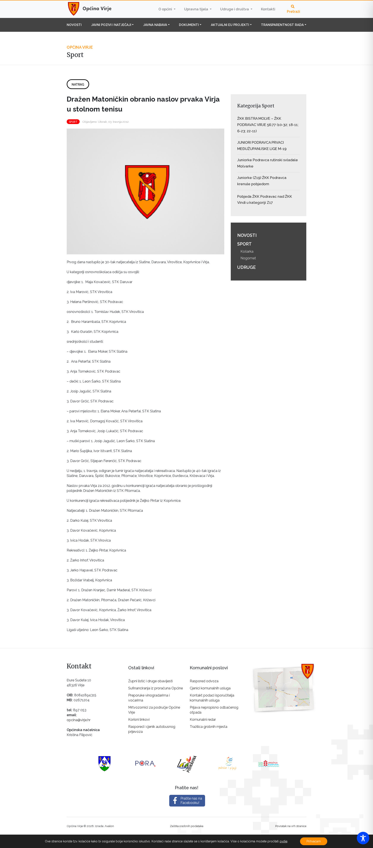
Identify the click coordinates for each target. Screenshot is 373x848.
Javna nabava (155, 25)
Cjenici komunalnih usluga (210, 688)
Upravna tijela (196, 9)
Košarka (246, 251)
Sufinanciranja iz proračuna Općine (155, 688)
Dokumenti (189, 25)
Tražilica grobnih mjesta (208, 727)
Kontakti (268, 9)
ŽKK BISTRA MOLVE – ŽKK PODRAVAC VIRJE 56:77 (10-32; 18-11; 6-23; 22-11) (268, 124)
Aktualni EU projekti (230, 25)
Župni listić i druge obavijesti (150, 681)
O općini (165, 9)
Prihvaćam (314, 841)
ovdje (283, 841)
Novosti (74, 25)
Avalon (109, 826)
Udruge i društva (235, 9)
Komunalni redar (203, 719)
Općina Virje (94, 9)
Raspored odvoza (204, 681)
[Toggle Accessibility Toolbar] (363, 838)
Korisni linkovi (139, 719)
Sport (73, 121)
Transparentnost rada (282, 25)
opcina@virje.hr (78, 720)
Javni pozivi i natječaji (111, 25)
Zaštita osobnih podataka (186, 826)
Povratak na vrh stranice (290, 826)
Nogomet (248, 258)
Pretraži (293, 12)
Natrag (78, 84)
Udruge (246, 267)
